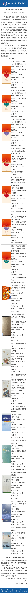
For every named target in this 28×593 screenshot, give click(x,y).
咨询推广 (16, 591)
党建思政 (21, 591)
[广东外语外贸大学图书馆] (14, 3)
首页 (2, 591)
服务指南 (11, 591)
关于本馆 (25, 591)
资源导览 (7, 591)
